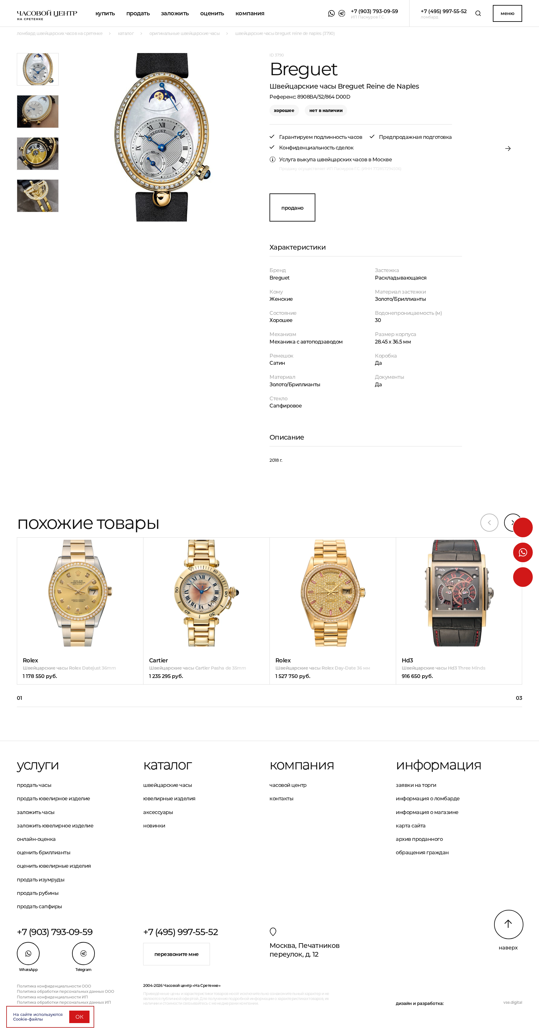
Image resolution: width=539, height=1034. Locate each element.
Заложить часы (36, 812)
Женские (281, 299)
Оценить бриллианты (43, 852)
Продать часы (34, 785)
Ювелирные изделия (169, 798)
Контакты (281, 798)
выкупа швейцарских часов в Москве (344, 159)
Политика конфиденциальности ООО (54, 986)
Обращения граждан (422, 852)
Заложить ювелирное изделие (55, 825)
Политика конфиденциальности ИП (52, 997)
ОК (79, 1017)
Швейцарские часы (167, 785)
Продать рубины (37, 892)
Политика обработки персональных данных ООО (65, 991)
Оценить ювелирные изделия (54, 865)
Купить (105, 13)
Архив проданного (419, 838)
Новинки (154, 825)
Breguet (280, 278)
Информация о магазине (427, 812)
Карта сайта (411, 825)
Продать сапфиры (39, 906)
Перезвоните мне (176, 954)
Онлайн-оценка (36, 838)
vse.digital (512, 1002)
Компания (250, 13)
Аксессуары (158, 812)
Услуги (38, 764)
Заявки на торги (416, 785)
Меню (507, 13)
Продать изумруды (40, 879)
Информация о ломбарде (428, 798)
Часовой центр (288, 785)
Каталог (167, 764)
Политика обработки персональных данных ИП (64, 1002)
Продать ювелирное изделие (53, 798)
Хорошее (281, 320)
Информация (438, 764)
